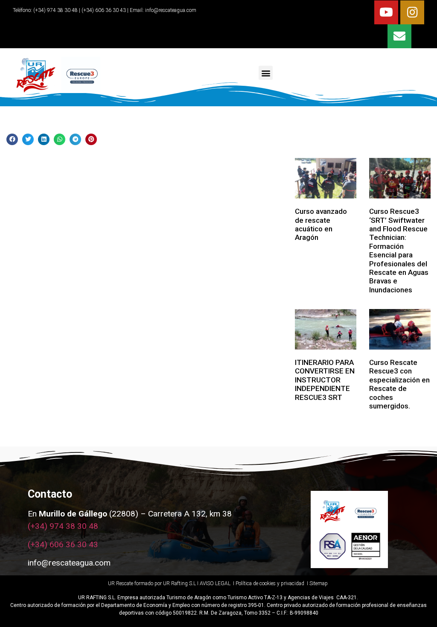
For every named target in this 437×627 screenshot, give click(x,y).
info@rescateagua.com (170, 10)
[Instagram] (412, 12)
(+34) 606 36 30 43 (63, 544)
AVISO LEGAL (215, 583)
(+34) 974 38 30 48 (55, 10)
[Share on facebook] (12, 139)
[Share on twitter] (28, 139)
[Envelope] (399, 36)
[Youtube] (386, 12)
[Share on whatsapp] (59, 139)
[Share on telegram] (75, 139)
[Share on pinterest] (91, 139)
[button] (266, 73)
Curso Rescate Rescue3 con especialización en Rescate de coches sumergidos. (399, 384)
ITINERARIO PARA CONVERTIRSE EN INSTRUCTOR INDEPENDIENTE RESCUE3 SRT (325, 380)
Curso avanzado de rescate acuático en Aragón (321, 224)
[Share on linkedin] (44, 139)
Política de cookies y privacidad (271, 583)
